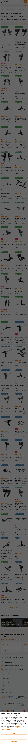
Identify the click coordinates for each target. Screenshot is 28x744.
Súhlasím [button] (14, 733)
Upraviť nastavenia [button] (14, 738)
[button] (18, 726)
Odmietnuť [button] (14, 741)
